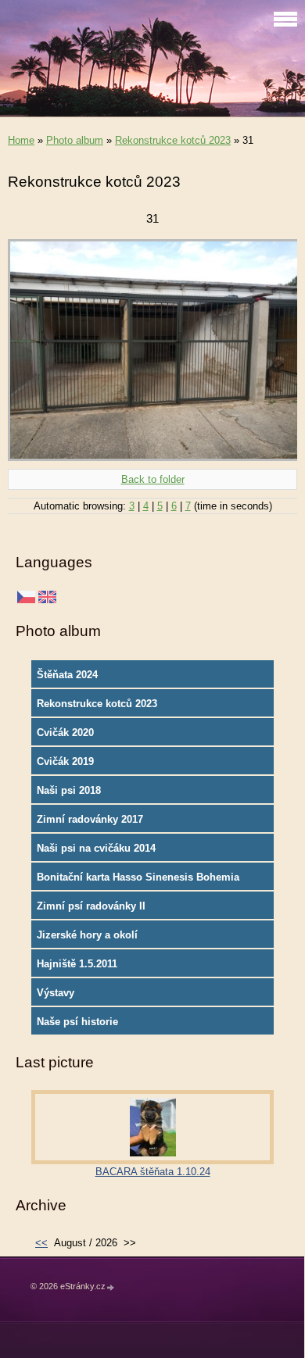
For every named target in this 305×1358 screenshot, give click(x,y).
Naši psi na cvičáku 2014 (96, 848)
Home (21, 140)
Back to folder (153, 479)
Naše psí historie (77, 1021)
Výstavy (55, 993)
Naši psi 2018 (69, 790)
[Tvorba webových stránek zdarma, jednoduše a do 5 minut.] (111, 1287)
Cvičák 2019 (65, 761)
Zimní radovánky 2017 (90, 819)
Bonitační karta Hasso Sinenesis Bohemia (138, 877)
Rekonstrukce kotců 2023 (173, 140)
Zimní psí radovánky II (91, 906)
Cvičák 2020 (65, 732)
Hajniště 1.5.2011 (77, 964)
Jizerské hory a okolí (87, 935)
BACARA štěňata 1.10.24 (152, 1172)
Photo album (74, 140)
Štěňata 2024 (67, 675)
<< (41, 1243)
